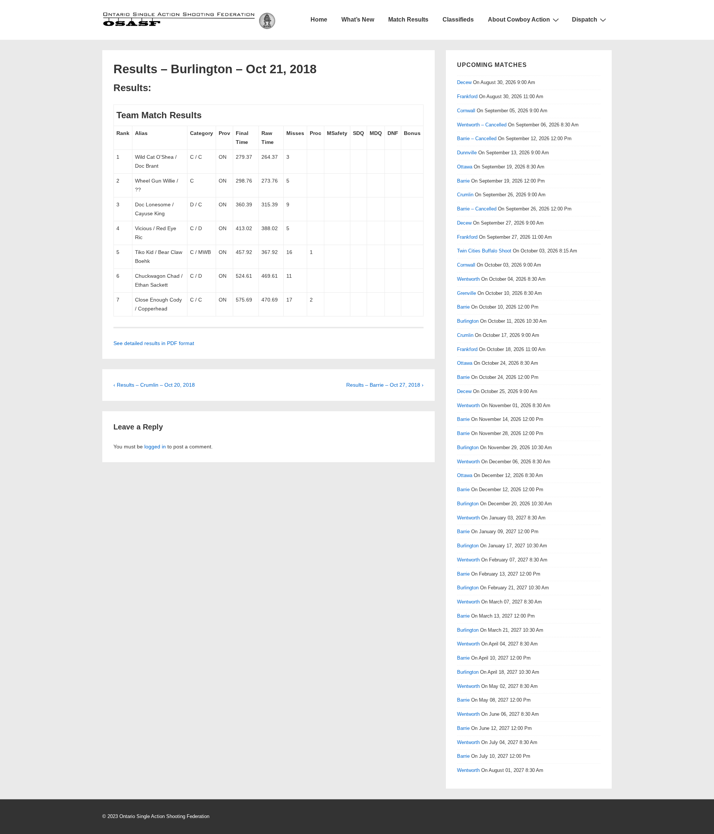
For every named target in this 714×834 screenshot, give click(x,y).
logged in (155, 447)
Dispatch (584, 19)
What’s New (357, 19)
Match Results (408, 19)
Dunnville (467, 152)
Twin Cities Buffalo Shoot (484, 251)
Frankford (467, 96)
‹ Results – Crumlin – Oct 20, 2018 (154, 385)
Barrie (463, 181)
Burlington (468, 321)
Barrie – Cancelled (476, 138)
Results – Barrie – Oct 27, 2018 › (385, 385)
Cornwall (466, 110)
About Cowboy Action (519, 19)
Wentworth (468, 279)
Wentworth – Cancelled (481, 125)
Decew (464, 82)
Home (319, 19)
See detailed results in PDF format (153, 343)
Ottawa (464, 167)
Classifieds (458, 19)
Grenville (466, 293)
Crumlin (465, 194)
